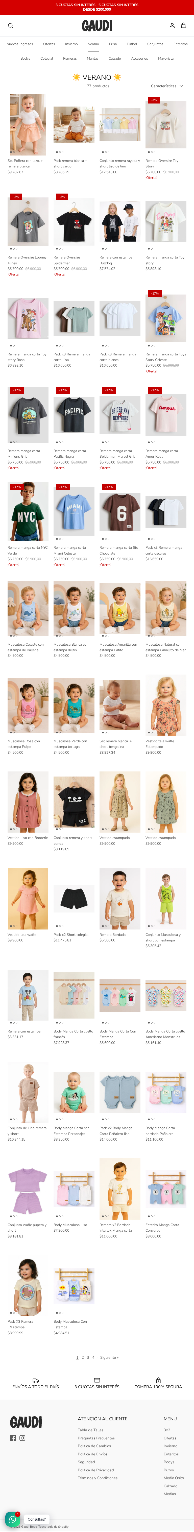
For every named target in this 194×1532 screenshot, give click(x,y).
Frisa (113, 44)
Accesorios (139, 58)
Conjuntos (155, 44)
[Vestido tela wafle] (28, 898)
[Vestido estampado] (120, 802)
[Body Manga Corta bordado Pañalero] (166, 1092)
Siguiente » (109, 1357)
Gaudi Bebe (29, 1527)
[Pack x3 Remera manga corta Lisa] (74, 318)
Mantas (93, 58)
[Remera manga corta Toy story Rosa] (28, 318)
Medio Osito (174, 1478)
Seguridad (86, 1462)
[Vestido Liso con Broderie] (28, 802)
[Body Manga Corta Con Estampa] (120, 995)
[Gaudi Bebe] (97, 25)
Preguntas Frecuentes (96, 1438)
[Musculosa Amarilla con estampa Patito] (120, 608)
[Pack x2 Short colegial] (74, 898)
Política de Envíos (92, 1454)
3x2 (167, 1430)
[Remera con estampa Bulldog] (120, 221)
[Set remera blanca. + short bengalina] (120, 705)
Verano (93, 44)
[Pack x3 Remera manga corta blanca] (120, 318)
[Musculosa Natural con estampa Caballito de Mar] (166, 608)
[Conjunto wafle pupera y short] (28, 1189)
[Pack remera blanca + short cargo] (74, 125)
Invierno (71, 44)
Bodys (25, 58)
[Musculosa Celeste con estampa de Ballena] (28, 608)
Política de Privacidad (96, 1470)
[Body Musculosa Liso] (74, 1189)
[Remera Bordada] (120, 898)
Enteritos (181, 44)
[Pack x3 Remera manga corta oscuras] (166, 512)
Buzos (169, 1470)
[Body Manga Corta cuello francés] (74, 995)
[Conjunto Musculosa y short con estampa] (166, 898)
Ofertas (49, 44)
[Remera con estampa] (28, 995)
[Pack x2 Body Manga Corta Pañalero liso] (120, 1092)
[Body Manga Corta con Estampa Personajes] (74, 1092)
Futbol (132, 44)
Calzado (115, 58)
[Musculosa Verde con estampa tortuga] (74, 705)
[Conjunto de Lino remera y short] (28, 1092)
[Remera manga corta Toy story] (166, 221)
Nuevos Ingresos (20, 44)
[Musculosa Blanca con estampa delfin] (74, 608)
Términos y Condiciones (97, 1478)
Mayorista (166, 58)
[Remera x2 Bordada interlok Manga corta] (120, 1189)
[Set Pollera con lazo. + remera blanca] (28, 125)
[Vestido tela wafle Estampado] (166, 705)
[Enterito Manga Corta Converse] (166, 1189)
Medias (170, 1493)
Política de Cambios (94, 1446)
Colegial (46, 58)
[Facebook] (13, 1438)
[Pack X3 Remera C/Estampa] (28, 1285)
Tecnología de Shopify (53, 1527)
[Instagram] (22, 1438)
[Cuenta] (171, 26)
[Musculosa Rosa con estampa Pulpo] (28, 705)
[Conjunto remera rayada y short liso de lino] (120, 125)
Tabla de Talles (90, 1430)
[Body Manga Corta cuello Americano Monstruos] (166, 995)
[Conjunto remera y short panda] (74, 802)
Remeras (70, 58)
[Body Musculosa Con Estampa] (74, 1285)
